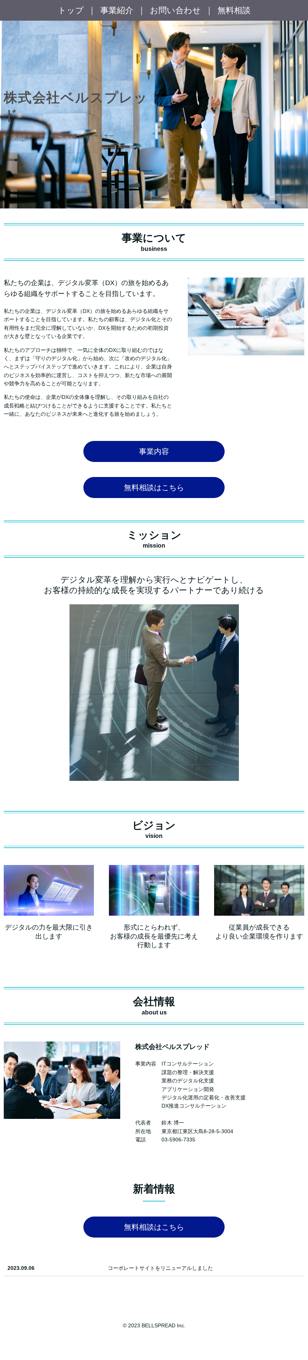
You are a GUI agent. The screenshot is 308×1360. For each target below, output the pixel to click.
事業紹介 (116, 10)
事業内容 (154, 451)
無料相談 (234, 10)
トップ (71, 10)
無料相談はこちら (154, 487)
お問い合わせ (175, 10)
